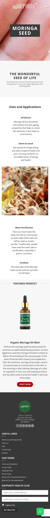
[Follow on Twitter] (23, 425)
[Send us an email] (26, 425)
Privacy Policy (7, 467)
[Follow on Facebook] (17, 425)
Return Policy (6, 474)
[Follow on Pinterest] (29, 425)
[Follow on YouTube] (32, 425)
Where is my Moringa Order (12, 440)
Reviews (5, 453)
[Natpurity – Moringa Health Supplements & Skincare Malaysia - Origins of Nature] (25, 6)
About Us (5, 443)
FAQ (3, 446)
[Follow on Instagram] (20, 425)
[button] (4, 6)
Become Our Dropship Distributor (14, 477)
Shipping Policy (7, 471)
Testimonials (6, 449)
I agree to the (17, 505)
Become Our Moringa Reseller (12, 480)
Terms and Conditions (10, 464)
